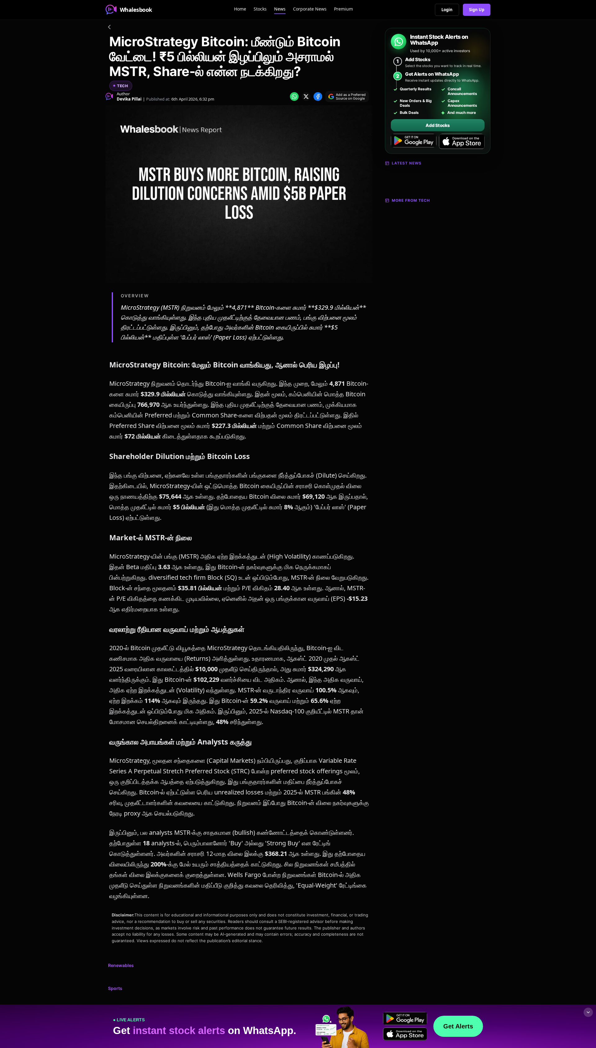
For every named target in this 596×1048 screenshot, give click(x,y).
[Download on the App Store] (462, 141)
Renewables (121, 965)
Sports (115, 988)
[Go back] (109, 28)
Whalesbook (136, 9)
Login (447, 9)
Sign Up (476, 9)
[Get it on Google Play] (413, 141)
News (280, 9)
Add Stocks (437, 125)
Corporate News (310, 9)
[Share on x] (306, 96)
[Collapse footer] (588, 1012)
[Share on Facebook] (318, 96)
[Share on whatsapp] (294, 96)
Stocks (260, 9)
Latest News (407, 163)
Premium (343, 9)
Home (240, 9)
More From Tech (411, 200)
